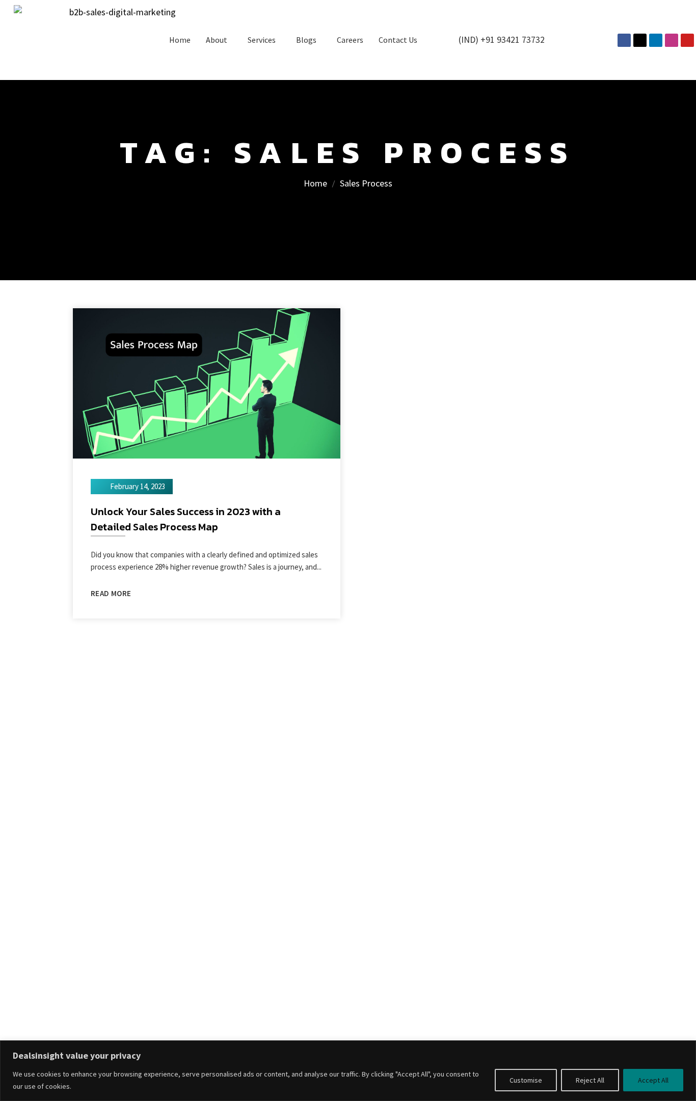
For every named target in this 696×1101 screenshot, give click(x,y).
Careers (350, 40)
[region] (348, 1070)
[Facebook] (624, 40)
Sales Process (366, 183)
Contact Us (398, 40)
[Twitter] (640, 40)
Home (180, 40)
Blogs (306, 40)
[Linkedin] (655, 40)
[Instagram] (671, 40)
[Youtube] (687, 40)
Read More (111, 593)
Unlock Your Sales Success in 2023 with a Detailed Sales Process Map (186, 519)
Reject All (590, 1080)
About (216, 40)
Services (262, 40)
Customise (526, 1080)
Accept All (653, 1080)
